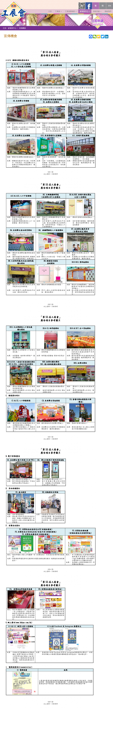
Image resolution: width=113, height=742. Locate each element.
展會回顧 (96, 11)
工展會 (57, 11)
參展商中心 (84, 11)
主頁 (50, 11)
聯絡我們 (108, 11)
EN (109, 6)
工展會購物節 (70, 11)
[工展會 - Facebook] (88, 5)
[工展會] (14, 5)
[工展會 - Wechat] (81, 5)
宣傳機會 (22, 28)
